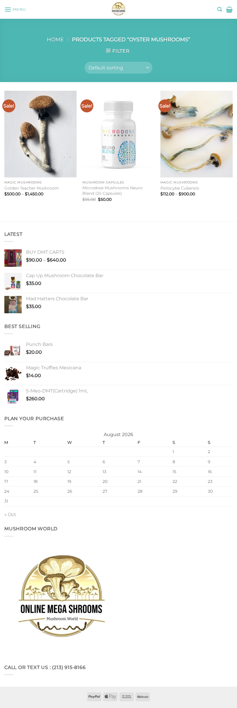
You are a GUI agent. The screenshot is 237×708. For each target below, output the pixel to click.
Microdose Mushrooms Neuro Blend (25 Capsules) (112, 190)
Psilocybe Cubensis (179, 188)
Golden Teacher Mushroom (31, 188)
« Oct (10, 514)
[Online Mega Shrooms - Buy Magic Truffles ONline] (118, 9)
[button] (15, 9)
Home (55, 39)
